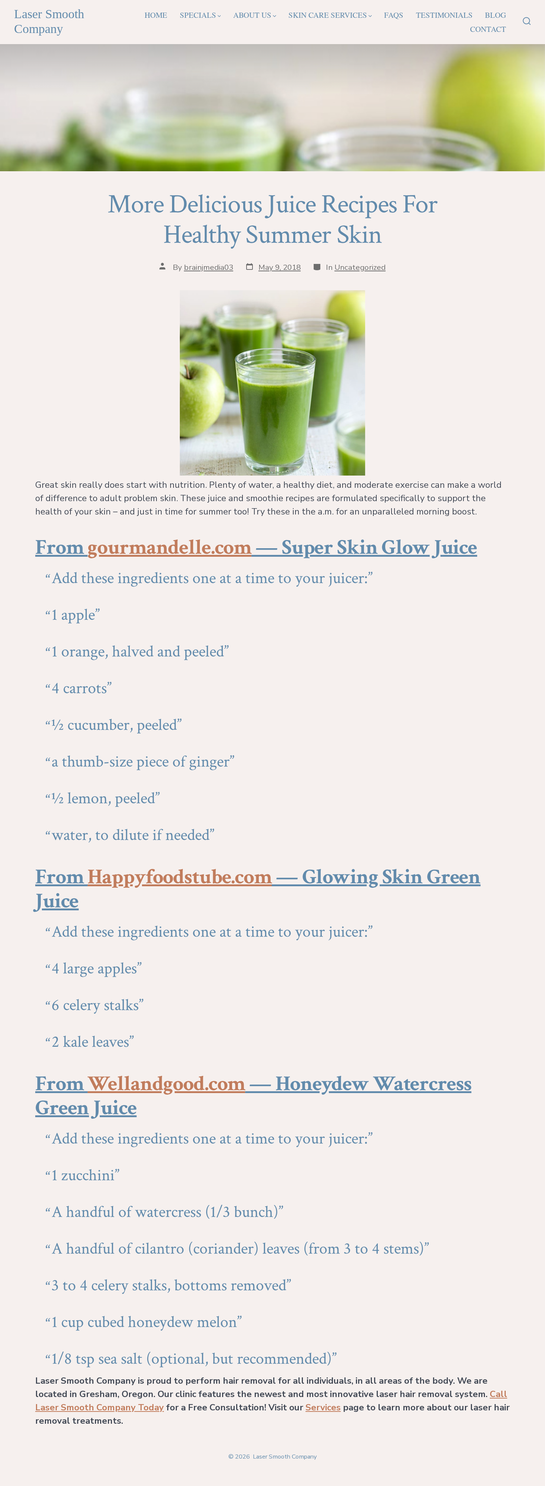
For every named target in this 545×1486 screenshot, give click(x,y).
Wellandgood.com (166, 1084)
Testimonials (444, 15)
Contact (488, 29)
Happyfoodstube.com (179, 877)
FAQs (393, 15)
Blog (495, 15)
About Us (252, 15)
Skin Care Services (327, 15)
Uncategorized (360, 267)
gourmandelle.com (169, 547)
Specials (198, 15)
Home (156, 15)
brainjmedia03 (208, 267)
